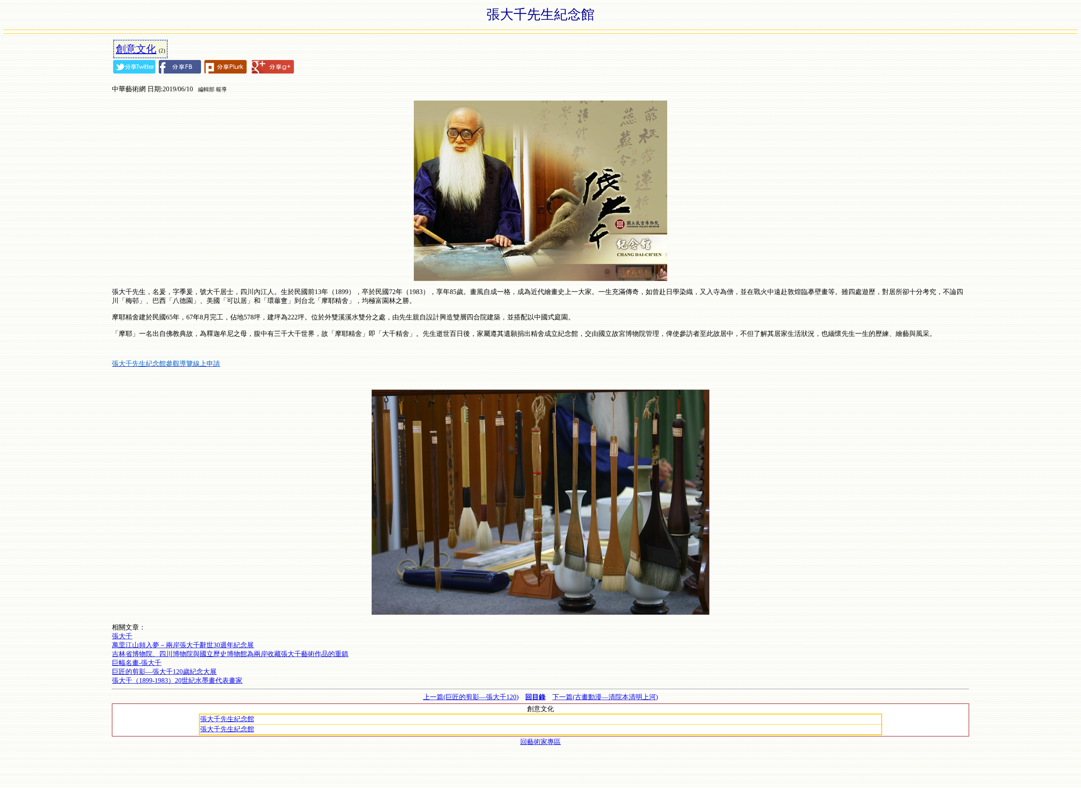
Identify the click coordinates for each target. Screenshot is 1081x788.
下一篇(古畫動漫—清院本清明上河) (605, 697)
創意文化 (136, 49)
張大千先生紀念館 (227, 719)
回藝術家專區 (540, 741)
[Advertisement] (540, 766)
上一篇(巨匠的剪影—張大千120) (471, 697)
